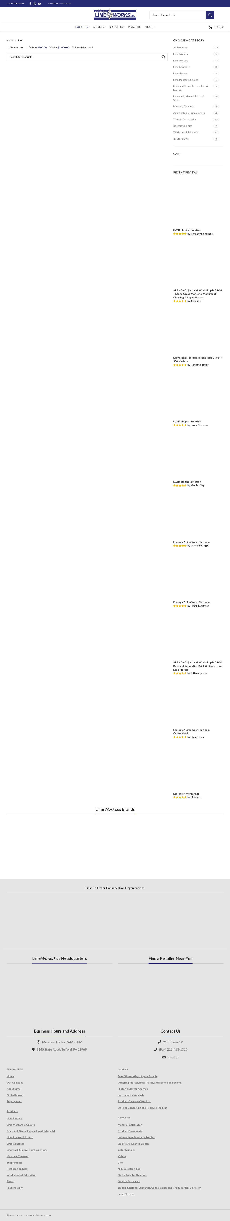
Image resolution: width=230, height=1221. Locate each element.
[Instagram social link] (35, 3)
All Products (180, 47)
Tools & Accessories (185, 119)
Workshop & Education (186, 132)
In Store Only (15, 1187)
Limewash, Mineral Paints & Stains (188, 98)
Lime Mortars (180, 60)
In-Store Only (181, 138)
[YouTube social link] (39, 3)
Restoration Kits (182, 125)
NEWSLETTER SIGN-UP (59, 3)
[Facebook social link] (30, 3)
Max (60, 47)
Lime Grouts (180, 73)
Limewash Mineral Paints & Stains (27, 1149)
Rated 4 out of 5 (84, 47)
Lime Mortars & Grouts (21, 1124)
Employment (14, 1101)
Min (39, 47)
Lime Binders (180, 53)
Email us (173, 1057)
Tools (10, 1181)
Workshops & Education (21, 1175)
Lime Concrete (181, 66)
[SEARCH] (210, 15)
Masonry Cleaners (183, 106)
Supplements (14, 1162)
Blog (120, 1162)
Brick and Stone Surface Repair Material (190, 88)
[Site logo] (115, 14)
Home (10, 40)
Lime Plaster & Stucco (185, 79)
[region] (115, 842)
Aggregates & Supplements (189, 112)
